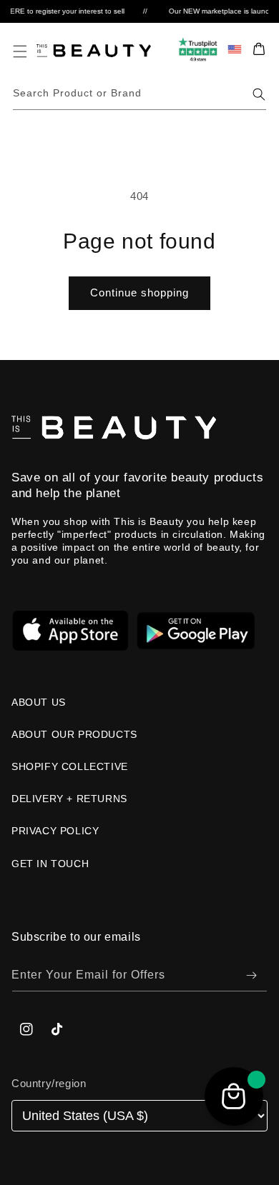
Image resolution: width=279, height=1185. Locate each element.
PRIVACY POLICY (55, 830)
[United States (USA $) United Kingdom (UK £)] (139, 1116)
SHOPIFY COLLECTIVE (69, 766)
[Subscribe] (251, 975)
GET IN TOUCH (50, 863)
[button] (20, 51)
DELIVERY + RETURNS (69, 798)
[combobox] (140, 94)
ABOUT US (38, 702)
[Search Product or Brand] (259, 94)
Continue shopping (139, 292)
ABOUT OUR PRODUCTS (74, 734)
